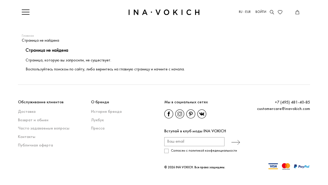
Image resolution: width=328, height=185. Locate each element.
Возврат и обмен (33, 120)
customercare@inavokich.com (283, 109)
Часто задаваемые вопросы (43, 128)
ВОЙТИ (260, 12)
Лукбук (97, 120)
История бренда (106, 112)
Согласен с (204, 150)
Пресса (98, 128)
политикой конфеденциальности (213, 150)
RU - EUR (245, 12)
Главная (28, 36)
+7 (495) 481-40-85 (292, 102)
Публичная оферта (35, 145)
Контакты (26, 137)
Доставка (27, 112)
